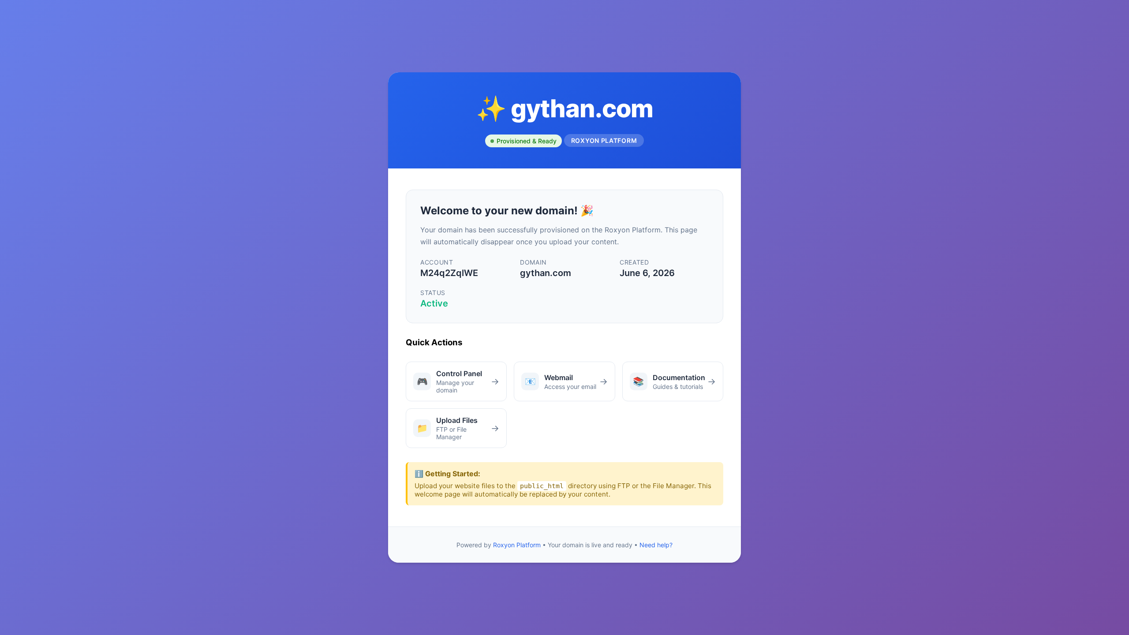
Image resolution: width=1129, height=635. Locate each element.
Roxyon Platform (517, 545)
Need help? (656, 545)
